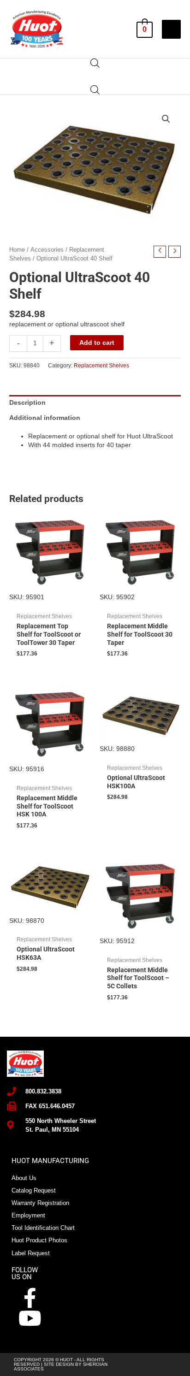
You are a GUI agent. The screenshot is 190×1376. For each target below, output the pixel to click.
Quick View (50, 593)
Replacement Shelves (101, 365)
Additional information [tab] (44, 417)
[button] (166, 119)
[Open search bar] (95, 63)
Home (17, 250)
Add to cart (96, 342)
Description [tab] (27, 402)
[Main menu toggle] (171, 29)
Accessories (47, 250)
